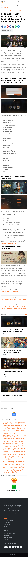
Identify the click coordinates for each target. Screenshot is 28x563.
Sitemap (5, 526)
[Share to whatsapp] (16, 26)
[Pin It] (8, 26)
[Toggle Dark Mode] (21, 2)
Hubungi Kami (7, 522)
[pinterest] (7, 547)
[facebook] (13, 547)
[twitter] (15, 547)
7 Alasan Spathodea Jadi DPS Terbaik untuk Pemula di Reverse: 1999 (12, 351)
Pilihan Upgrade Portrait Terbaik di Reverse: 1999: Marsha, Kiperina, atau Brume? (13, 373)
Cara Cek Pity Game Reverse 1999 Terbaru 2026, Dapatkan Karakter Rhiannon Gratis (14, 395)
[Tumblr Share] (13, 26)
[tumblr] (18, 547)
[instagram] (18, 2)
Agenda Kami (7, 524)
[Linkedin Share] (10, 26)
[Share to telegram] (18, 26)
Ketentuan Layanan (8, 537)
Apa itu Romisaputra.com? (9, 520)
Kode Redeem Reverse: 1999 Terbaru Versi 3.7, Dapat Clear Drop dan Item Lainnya (14, 330)
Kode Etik (6, 539)
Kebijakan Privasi (7, 535)
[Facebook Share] (2, 26)
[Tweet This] (5, 26)
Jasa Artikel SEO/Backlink (9, 533)
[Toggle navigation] (26, 2)
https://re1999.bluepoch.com (9, 243)
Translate (6, 7)
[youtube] (10, 547)
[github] (21, 547)
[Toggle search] (23, 1)
